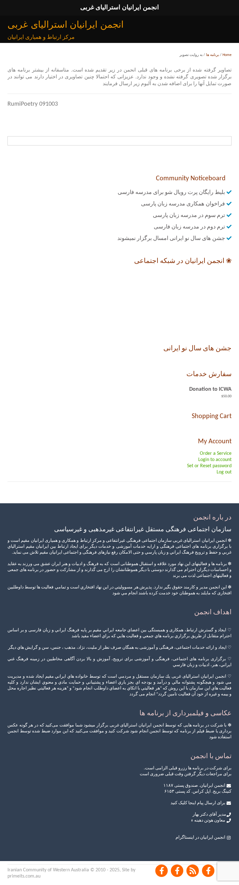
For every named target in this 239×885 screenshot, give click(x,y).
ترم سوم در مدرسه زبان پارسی (189, 216)
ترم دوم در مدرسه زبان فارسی (189, 227)
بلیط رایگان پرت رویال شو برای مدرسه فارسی (171, 193)
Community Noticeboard (191, 178)
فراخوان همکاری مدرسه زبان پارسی (183, 204)
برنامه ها (212, 55)
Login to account (215, 459)
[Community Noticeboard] (192, 870)
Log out (224, 472)
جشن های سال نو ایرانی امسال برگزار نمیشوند (171, 239)
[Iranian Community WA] (161, 870)
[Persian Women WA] (177, 870)
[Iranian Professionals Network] (208, 870)
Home (227, 55)
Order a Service (216, 453)
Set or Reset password (209, 465)
